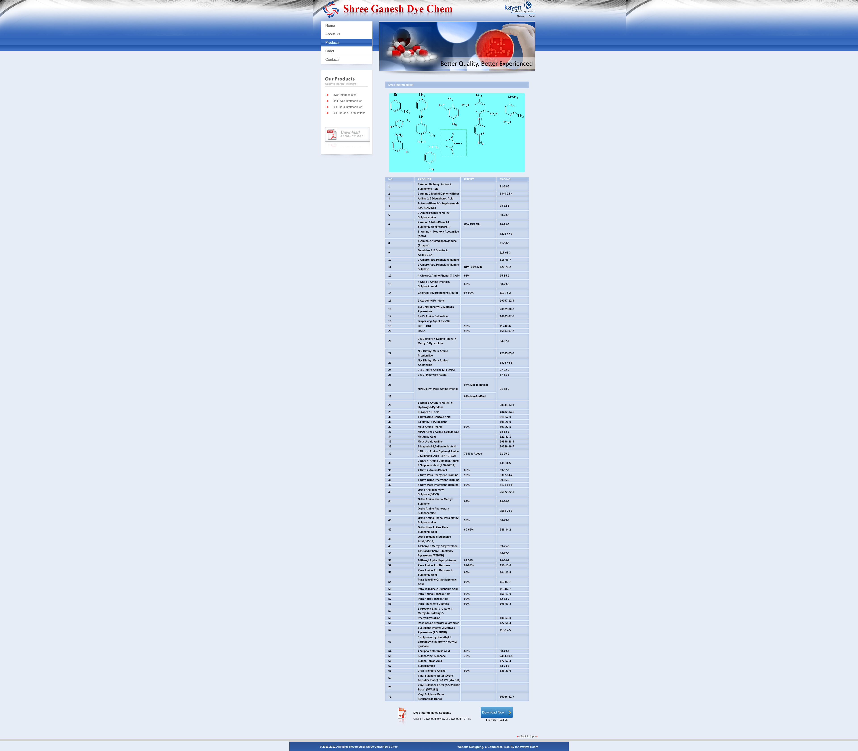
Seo (507, 747)
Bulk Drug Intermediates (347, 107)
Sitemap (521, 16)
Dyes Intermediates (344, 94)
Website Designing (470, 747)
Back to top (527, 736)
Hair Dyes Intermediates (347, 101)
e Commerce (494, 747)
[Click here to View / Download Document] (497, 717)
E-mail (532, 16)
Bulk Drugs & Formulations (349, 113)
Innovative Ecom (526, 747)
